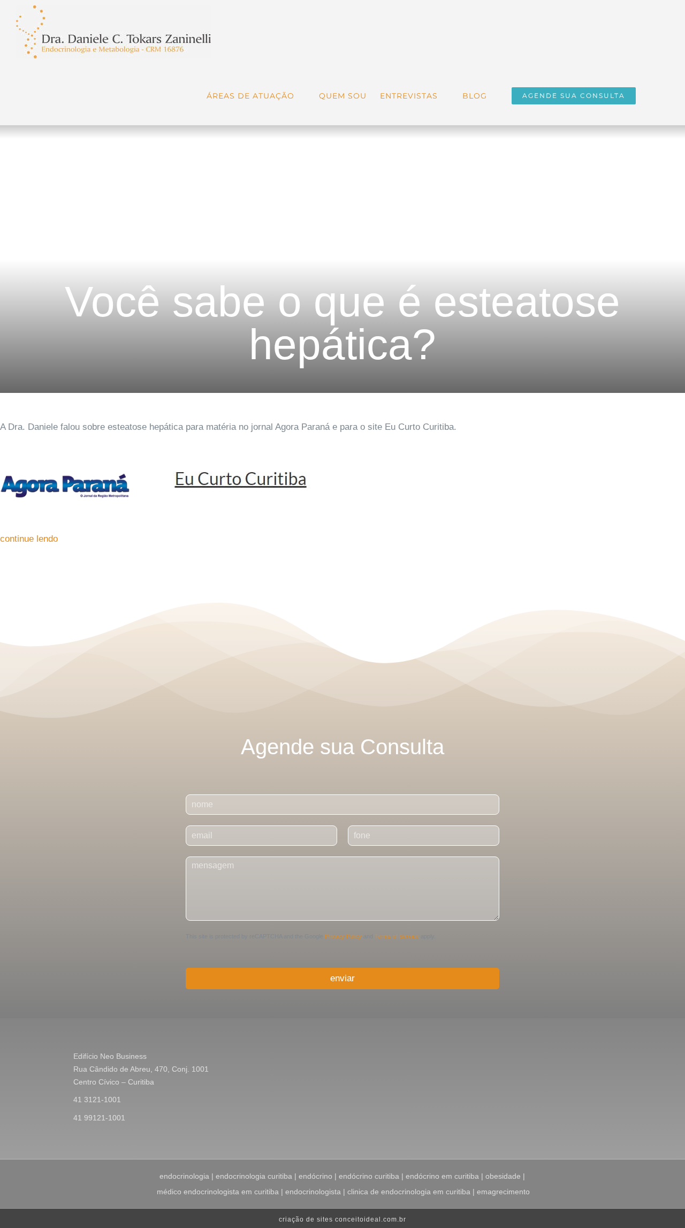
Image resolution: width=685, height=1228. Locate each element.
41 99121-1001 (99, 1117)
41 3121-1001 (97, 1099)
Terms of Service (397, 936)
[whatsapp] (626, 1057)
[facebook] (575, 1057)
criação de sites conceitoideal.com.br (342, 1219)
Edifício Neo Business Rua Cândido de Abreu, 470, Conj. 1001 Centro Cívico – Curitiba (141, 1069)
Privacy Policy (343, 936)
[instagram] (592, 1057)
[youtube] (609, 1057)
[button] (652, 94)
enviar (342, 978)
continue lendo (29, 539)
